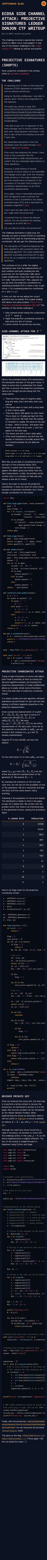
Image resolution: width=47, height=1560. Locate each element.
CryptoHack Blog (13, 3)
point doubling (22, 148)
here (27, 205)
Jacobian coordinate (19, 73)
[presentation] (14, 315)
